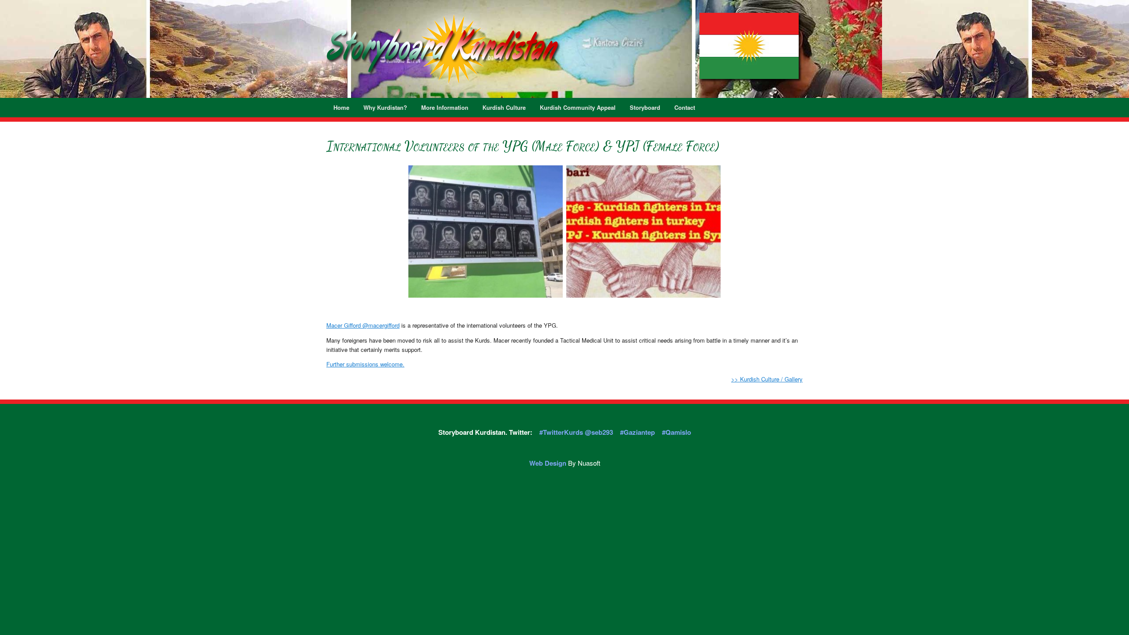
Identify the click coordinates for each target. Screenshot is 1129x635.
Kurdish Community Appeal (578, 107)
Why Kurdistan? (385, 107)
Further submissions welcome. (365, 364)
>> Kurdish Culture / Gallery (767, 379)
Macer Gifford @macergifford (363, 325)
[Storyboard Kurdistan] (443, 49)
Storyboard (645, 107)
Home (341, 107)
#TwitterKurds (562, 432)
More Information (444, 107)
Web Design (547, 463)
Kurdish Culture (504, 107)
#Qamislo (676, 432)
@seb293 (599, 432)
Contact (684, 107)
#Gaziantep (637, 432)
